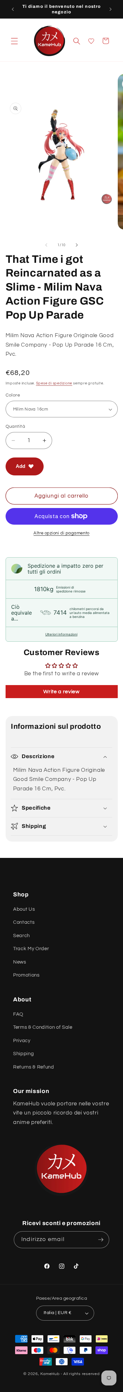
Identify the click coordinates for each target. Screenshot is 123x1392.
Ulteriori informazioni (61, 634)
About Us (24, 909)
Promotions (26, 975)
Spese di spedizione (54, 383)
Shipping (23, 1053)
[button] (14, 41)
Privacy (22, 1040)
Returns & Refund (33, 1067)
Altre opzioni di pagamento (61, 533)
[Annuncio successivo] (110, 9)
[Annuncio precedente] (13, 9)
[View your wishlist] (91, 41)
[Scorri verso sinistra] (46, 245)
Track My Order (31, 948)
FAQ (18, 1014)
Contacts (23, 922)
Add (20, 466)
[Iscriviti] (101, 1239)
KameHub (49, 1374)
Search (21, 935)
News (19, 962)
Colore (13, 395)
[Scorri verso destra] (77, 245)
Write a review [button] (61, 691)
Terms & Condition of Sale (42, 1027)
